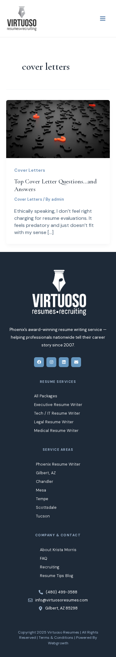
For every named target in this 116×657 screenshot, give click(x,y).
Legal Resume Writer (54, 422)
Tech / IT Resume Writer (57, 413)
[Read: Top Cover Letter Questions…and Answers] (58, 128)
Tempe (42, 498)
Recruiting (49, 567)
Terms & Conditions (56, 637)
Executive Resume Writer (58, 404)
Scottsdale (46, 507)
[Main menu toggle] (103, 18)
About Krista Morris (58, 549)
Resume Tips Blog (56, 575)
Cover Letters (29, 170)
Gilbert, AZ (46, 472)
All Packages (45, 396)
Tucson (43, 516)
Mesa (41, 490)
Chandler (44, 481)
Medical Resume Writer (56, 430)
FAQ (43, 558)
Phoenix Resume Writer (58, 464)
